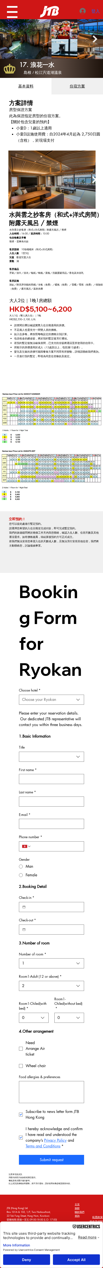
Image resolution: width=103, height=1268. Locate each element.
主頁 (77, 1204)
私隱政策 (97, 1217)
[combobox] (51, 700)
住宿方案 (77, 86)
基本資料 (26, 86)
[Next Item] (95, 39)
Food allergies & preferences (39, 1077)
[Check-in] (24, 907)
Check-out (27, 920)
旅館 (77, 1208)
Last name (27, 792)
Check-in (26, 897)
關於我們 (79, 1212)
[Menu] (13, 12)
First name (28, 770)
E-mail (24, 814)
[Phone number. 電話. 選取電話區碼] (26, 846)
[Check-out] (24, 929)
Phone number (30, 837)
